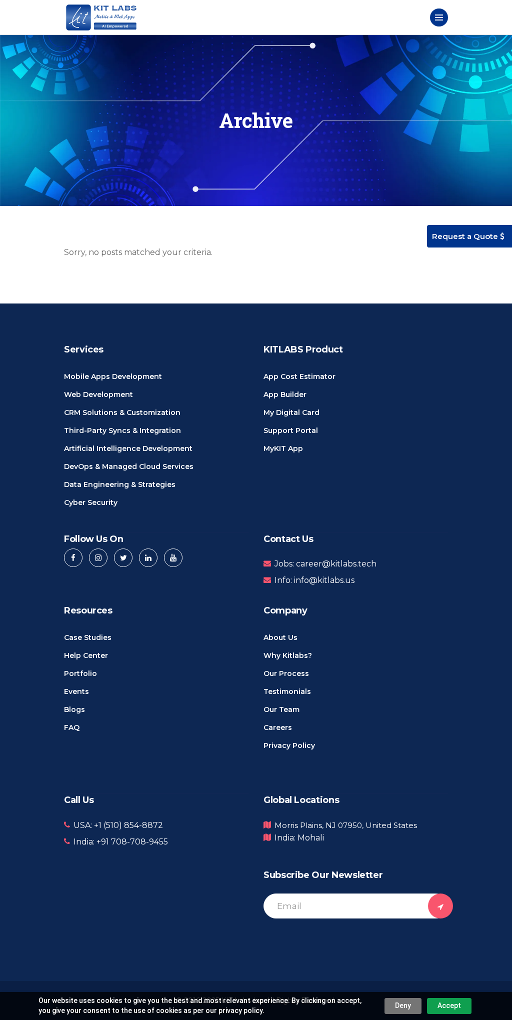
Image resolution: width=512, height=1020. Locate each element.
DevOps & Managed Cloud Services (129, 466)
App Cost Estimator (300, 376)
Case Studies (88, 637)
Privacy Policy (289, 745)
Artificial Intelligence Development (128, 448)
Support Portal (291, 430)
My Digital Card (292, 412)
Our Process (286, 673)
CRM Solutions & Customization (122, 412)
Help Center (86, 655)
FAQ (72, 727)
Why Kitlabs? (288, 655)
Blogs (74, 709)
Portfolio (80, 673)
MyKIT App (283, 448)
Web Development (98, 394)
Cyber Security (91, 502)
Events (76, 691)
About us (281, 637)
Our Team (282, 709)
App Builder (285, 394)
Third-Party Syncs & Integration (122, 430)
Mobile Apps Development (113, 376)
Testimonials (287, 691)
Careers (278, 727)
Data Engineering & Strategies (120, 484)
